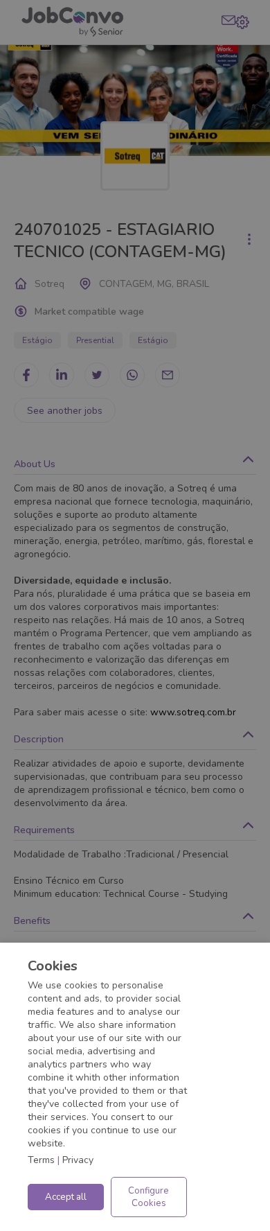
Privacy (77, 1160)
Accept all (66, 1197)
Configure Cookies (148, 1197)
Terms (41, 1160)
